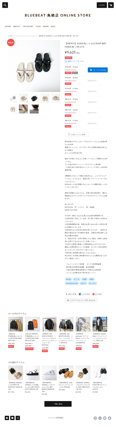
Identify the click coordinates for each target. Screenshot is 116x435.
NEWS (46, 26)
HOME (8, 26)
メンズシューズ (21, 36)
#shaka (68, 279)
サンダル (32, 36)
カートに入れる (99, 70)
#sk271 (83, 283)
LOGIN (102, 5)
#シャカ (76, 279)
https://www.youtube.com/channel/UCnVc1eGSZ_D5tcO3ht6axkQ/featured (104, 418)
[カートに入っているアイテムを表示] (111, 5)
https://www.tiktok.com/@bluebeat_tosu (100, 418)
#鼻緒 (91, 279)
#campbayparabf (72, 283)
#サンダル (92, 283)
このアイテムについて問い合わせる (82, 300)
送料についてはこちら (76, 61)
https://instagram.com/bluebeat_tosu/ (95, 418)
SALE (53, 26)
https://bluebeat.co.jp (109, 418)
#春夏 (84, 279)
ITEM (38, 26)
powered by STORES (56, 418)
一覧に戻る (58, 404)
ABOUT (16, 26)
